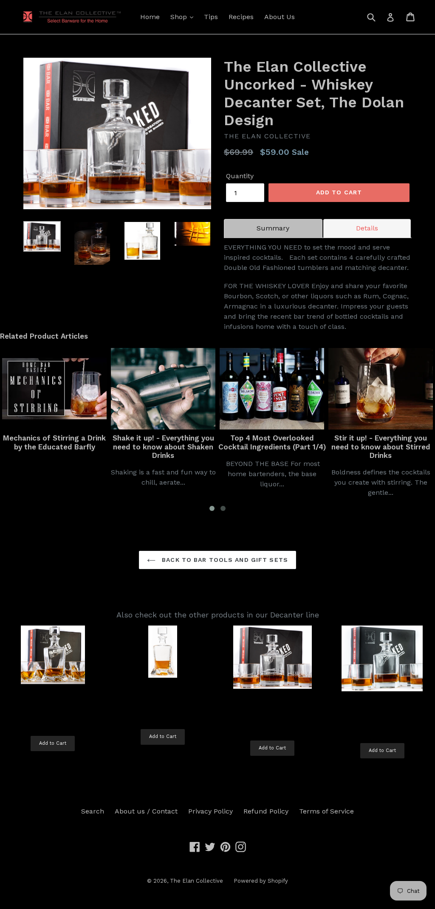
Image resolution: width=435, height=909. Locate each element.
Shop (179, 17)
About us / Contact (146, 811)
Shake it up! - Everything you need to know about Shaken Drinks (113, 447)
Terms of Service (326, 811)
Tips (211, 17)
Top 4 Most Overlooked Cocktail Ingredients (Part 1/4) (222, 442)
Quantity (240, 176)
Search (92, 811)
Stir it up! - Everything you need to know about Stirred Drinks (331, 447)
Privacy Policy (210, 811)
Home (150, 17)
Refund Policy (265, 811)
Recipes (241, 17)
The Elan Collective (196, 881)
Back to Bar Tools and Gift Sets (224, 559)
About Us (279, 17)
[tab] (273, 228)
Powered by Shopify (261, 881)
